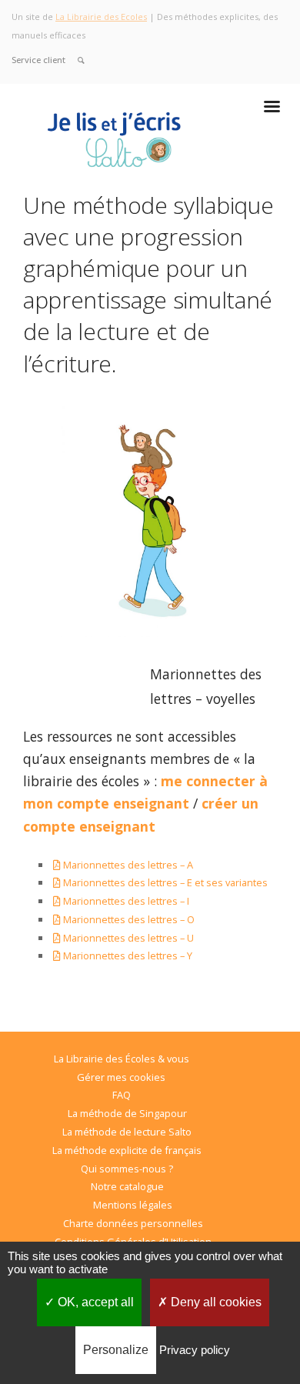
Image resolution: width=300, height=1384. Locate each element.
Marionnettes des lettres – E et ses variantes (165, 882)
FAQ (121, 1095)
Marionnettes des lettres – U (127, 938)
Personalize (115, 1349)
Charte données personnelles (133, 1223)
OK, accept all (94, 1302)
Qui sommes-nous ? (127, 1169)
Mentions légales (132, 1205)
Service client (38, 59)
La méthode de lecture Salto (127, 1132)
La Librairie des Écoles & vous (121, 1059)
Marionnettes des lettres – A (127, 865)
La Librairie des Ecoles (101, 16)
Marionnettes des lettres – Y (128, 955)
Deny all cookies (215, 1302)
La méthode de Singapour (127, 1113)
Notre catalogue (127, 1186)
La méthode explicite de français (127, 1150)
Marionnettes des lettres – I (125, 901)
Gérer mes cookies (121, 1077)
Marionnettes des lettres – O (128, 919)
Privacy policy (194, 1349)
